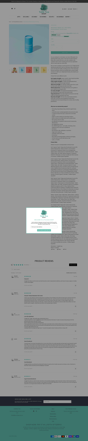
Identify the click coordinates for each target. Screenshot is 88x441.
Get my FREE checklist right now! (44, 230)
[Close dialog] (60, 208)
